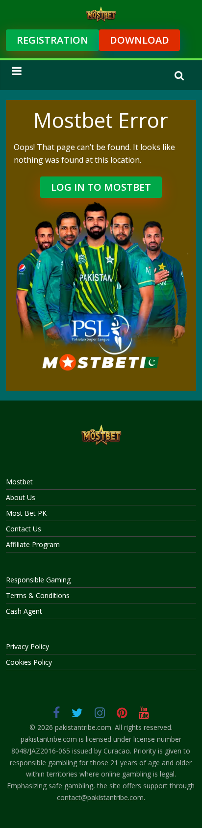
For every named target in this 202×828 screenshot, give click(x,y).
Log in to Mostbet (101, 187)
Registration (52, 40)
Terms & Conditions (38, 595)
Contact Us (23, 528)
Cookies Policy (29, 662)
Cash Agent (24, 611)
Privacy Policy (27, 646)
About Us (20, 497)
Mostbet (19, 481)
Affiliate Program (33, 544)
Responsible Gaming (38, 579)
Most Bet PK (26, 513)
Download (139, 40)
